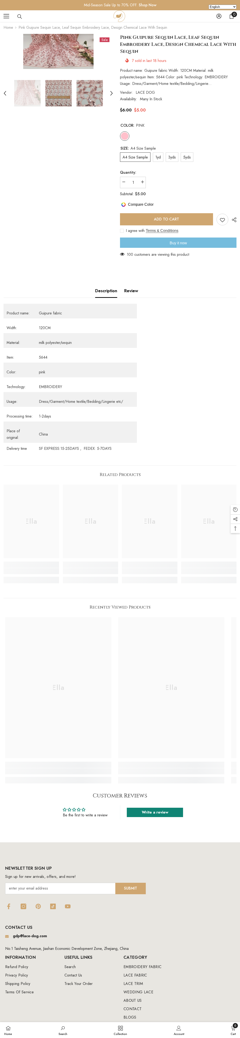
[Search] (19, 16)
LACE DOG (145, 92)
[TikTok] (53, 906)
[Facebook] (8, 906)
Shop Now (147, 5)
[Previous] (4, 93)
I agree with (135, 230)
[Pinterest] (38, 906)
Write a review (155, 812)
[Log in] (219, 16)
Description (106, 291)
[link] (31, 571)
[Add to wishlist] (222, 219)
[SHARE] (232, 219)
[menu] (6, 16)
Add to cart (165, 219)
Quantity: (128, 172)
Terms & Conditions (162, 231)
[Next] (111, 93)
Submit (130, 888)
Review (131, 291)
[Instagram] (23, 906)
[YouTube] (67, 906)
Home (8, 27)
